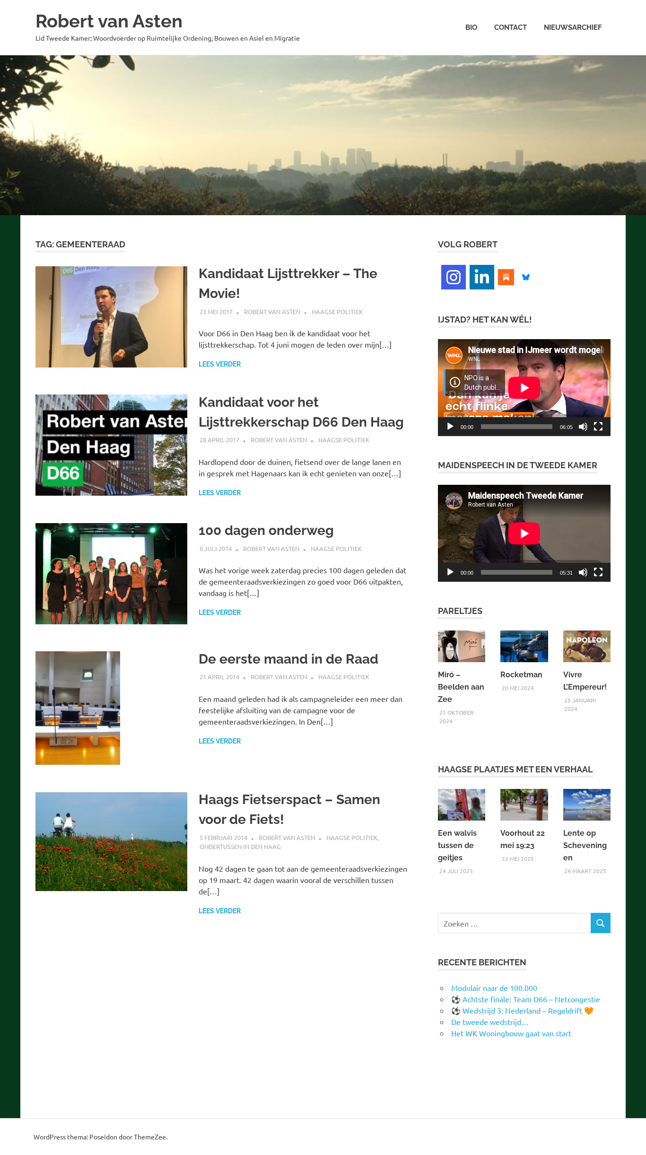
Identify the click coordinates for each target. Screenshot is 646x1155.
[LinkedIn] (482, 277)
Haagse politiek (337, 311)
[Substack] (506, 275)
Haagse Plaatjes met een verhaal (515, 769)
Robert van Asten (109, 21)
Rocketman (521, 674)
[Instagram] (453, 277)
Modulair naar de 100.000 (494, 987)
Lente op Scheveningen (585, 845)
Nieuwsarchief (573, 27)
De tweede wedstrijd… (490, 1021)
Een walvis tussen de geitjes (457, 845)
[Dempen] (583, 426)
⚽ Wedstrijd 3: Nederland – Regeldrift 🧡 (522, 1010)
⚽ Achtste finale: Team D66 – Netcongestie (525, 999)
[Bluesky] (526, 275)
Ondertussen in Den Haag (240, 846)
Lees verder (220, 364)
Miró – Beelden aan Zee (461, 687)
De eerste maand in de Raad (288, 659)
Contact (510, 27)
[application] (524, 387)
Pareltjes (460, 611)
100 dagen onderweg (266, 530)
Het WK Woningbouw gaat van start (511, 1033)
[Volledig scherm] (598, 426)
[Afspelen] (450, 426)
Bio (471, 27)
